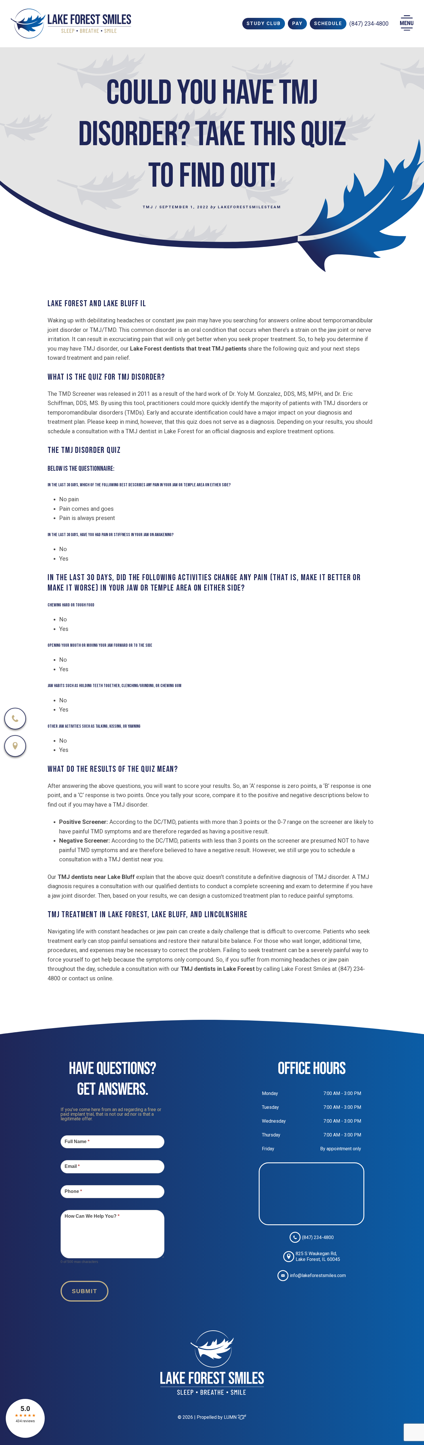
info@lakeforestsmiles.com (318, 1275)
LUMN (231, 1417)
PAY (297, 23)
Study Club (264, 23)
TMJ (148, 207)
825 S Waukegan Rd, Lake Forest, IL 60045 (318, 1256)
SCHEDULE (328, 23)
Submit (84, 1291)
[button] (406, 23)
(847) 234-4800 (369, 23)
